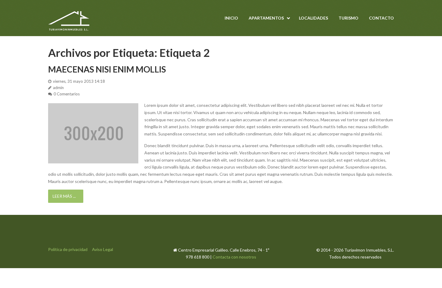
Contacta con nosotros (234, 256)
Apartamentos (266, 17)
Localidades (313, 17)
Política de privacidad (67, 249)
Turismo (348, 17)
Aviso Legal (102, 249)
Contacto (381, 17)
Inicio (231, 17)
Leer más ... (64, 196)
